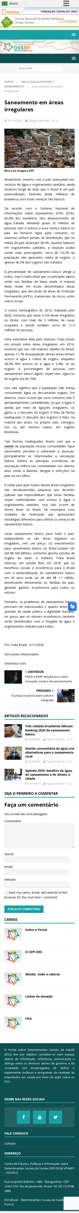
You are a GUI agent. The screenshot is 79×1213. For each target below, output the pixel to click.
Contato (10, 1143)
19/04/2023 (34, 739)
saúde (9, 446)
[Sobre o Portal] (13, 934)
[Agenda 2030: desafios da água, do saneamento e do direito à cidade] (13, 775)
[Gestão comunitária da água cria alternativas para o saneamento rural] (13, 753)
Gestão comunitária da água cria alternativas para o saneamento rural (49, 752)
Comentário (12, 821)
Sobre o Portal (36, 930)
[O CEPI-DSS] (13, 956)
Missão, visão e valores (42, 974)
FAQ (28, 1018)
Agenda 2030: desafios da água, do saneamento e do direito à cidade (49, 774)
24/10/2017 (34, 783)
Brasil (13, 3)
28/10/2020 (34, 761)
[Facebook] (23, 1117)
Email (8, 867)
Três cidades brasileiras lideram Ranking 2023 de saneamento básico (49, 730)
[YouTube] (39, 1117)
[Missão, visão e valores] (13, 978)
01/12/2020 (15, 121)
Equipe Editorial (38, 121)
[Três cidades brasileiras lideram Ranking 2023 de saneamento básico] (13, 730)
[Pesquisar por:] (39, 68)
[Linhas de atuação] (13, 1001)
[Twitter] (55, 1117)
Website (10, 879)
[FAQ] (13, 1023)
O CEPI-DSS (33, 952)
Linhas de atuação (39, 996)
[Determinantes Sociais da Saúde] (39, 51)
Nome (8, 854)
